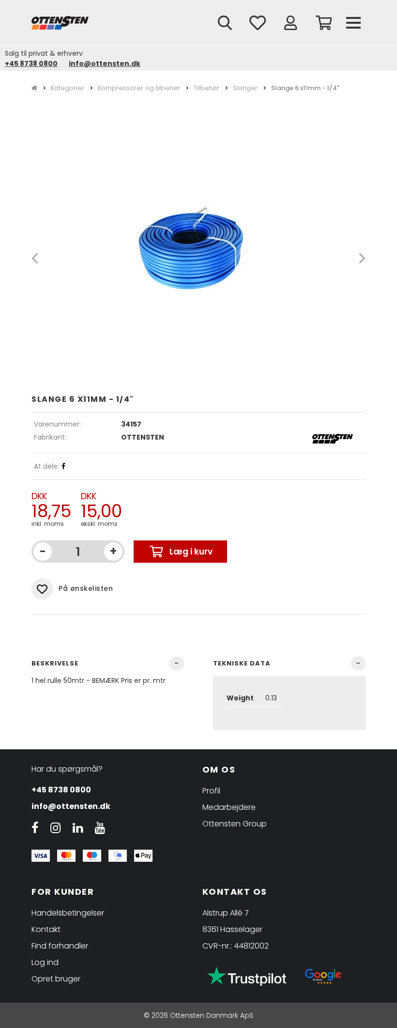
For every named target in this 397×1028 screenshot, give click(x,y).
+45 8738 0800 (31, 63)
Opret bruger (55, 978)
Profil (211, 790)
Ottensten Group (234, 823)
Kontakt (46, 929)
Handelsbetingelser (67, 912)
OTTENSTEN (142, 437)
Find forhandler (59, 945)
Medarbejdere (229, 807)
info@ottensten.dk (104, 63)
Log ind (45, 962)
